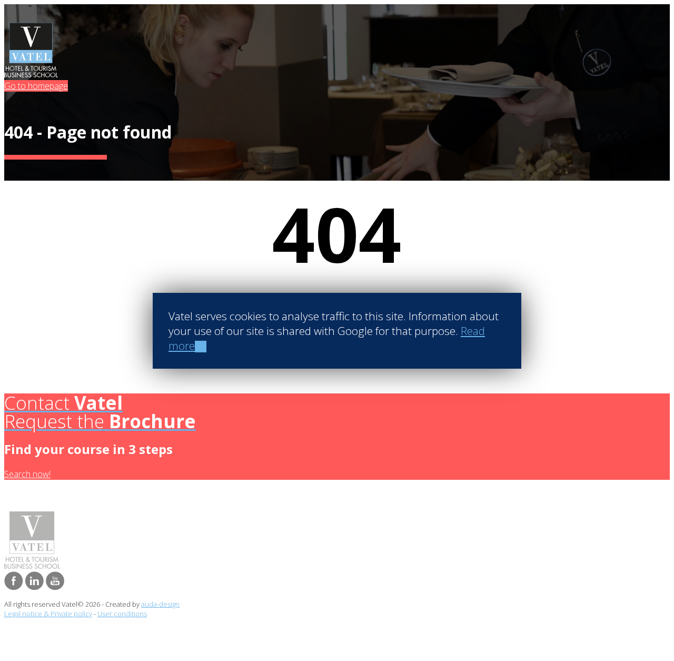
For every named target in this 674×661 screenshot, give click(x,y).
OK (200, 346)
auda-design (160, 604)
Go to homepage (36, 86)
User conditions (122, 613)
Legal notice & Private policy (48, 613)
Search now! (27, 474)
